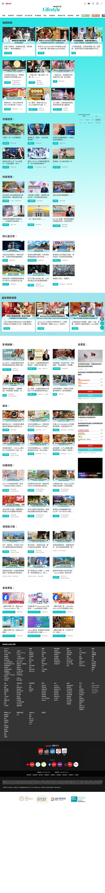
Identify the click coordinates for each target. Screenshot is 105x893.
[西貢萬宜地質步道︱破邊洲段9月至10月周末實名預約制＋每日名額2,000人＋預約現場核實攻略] (39, 475)
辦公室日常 (28, 15)
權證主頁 (69, 651)
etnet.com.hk (9, 644)
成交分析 (69, 658)
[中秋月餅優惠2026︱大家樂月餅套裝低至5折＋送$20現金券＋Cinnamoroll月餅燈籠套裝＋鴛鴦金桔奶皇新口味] (39, 440)
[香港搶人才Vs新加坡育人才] (64, 153)
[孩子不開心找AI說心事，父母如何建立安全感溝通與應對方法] (39, 270)
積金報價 (56, 691)
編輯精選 (7, 23)
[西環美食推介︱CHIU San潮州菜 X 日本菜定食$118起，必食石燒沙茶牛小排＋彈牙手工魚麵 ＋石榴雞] (13, 440)
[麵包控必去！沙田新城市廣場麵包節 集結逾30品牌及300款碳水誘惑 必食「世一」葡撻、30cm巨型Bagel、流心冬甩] (13, 416)
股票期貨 (56, 654)
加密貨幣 (31, 683)
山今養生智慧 (20, 671)
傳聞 (30, 662)
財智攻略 (5, 551)
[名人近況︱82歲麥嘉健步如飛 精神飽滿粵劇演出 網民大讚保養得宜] (13, 354)
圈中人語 (31, 718)
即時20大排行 (70, 660)
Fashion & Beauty (95, 685)
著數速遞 (7, 109)
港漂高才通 (61, 15)
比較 (80, 660)
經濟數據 (19, 698)
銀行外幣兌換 (20, 691)
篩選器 (80, 658)
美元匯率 (19, 694)
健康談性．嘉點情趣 (21, 663)
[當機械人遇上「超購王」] (64, 270)
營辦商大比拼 (57, 689)
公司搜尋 (6, 705)
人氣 (96, 116)
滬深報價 (6, 691)
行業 (43, 656)
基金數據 (44, 696)
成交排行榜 (69, 691)
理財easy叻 (31, 671)
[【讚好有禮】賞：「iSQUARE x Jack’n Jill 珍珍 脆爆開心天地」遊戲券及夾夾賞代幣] (64, 598)
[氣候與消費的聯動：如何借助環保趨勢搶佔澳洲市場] (39, 246)
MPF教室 (56, 698)
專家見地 (44, 694)
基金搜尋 (44, 691)
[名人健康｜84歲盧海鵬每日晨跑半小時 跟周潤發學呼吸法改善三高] (39, 380)
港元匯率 (19, 692)
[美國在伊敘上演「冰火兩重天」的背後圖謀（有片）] (13, 153)
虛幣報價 (31, 689)
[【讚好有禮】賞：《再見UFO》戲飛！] (13, 622)
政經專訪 (6, 656)
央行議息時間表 (20, 702)
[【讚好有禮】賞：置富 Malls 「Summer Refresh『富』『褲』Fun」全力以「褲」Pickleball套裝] (13, 598)
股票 (43, 648)
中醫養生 (6, 716)
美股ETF (81, 663)
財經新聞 (87, 119)
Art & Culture (94, 689)
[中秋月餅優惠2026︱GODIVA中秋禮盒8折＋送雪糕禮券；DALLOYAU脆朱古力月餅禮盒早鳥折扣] (18, 310)
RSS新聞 (76, 774)
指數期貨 (56, 651)
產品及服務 (19, 680)
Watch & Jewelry (95, 687)
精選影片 (99, 473)
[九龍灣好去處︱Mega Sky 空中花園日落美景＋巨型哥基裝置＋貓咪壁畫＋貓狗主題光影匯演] (64, 475)
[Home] (8, 3)
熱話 (3, 15)
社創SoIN (31, 712)
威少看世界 (56, 167)
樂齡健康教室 (7, 665)
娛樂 (55, 81)
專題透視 (98, 119)
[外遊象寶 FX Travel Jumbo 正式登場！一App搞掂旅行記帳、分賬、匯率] (39, 598)
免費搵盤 (69, 703)
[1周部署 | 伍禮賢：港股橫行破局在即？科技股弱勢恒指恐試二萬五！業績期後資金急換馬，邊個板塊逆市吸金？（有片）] (39, 187)
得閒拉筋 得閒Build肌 (9, 663)
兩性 (5, 733)
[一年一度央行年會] (39, 211)
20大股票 (44, 658)
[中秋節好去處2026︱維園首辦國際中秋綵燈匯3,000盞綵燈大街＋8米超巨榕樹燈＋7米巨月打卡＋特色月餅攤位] (14, 66)
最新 (84, 116)
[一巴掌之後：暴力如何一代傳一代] (38, 66)
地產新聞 (69, 696)
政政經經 (31, 224)
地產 (68, 683)
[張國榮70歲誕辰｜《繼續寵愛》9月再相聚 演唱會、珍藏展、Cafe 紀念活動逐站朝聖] (13, 380)
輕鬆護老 (6, 725)
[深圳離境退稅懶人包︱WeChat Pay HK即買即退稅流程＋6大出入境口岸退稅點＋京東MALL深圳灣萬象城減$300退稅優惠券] (52, 35)
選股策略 (94, 665)
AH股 (43, 665)
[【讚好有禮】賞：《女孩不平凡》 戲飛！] (64, 622)
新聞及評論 (56, 660)
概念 (93, 660)
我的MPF (56, 700)
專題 (30, 714)
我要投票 (90, 391)
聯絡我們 (47, 774)
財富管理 (19, 15)
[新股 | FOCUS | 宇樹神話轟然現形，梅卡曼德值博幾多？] (39, 153)
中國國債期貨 (57, 652)
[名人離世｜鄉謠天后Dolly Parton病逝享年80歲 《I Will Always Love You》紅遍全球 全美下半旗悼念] (38, 94)
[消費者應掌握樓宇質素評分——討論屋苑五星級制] (13, 211)
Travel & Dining (95, 691)
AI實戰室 (31, 285)
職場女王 (74, 53)
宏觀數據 (94, 654)
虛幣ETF (31, 691)
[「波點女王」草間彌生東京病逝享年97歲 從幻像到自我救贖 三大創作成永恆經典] (63, 66)
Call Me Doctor (20, 660)
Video (30, 724)
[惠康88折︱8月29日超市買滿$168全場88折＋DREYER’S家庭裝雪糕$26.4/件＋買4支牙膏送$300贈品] (14, 94)
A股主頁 (6, 685)
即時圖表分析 (57, 662)
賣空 (43, 662)
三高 (5, 724)
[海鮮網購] (102, 319)
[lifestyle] (51, 9)
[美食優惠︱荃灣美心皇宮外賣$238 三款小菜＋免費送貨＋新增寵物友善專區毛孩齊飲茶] (52, 310)
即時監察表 (56, 663)
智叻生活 (5, 284)
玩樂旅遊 (52, 15)
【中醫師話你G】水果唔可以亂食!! (88, 475)
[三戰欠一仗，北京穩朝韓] (13, 129)
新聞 (30, 648)
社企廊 (30, 722)
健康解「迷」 (33, 109)
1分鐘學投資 (7, 673)
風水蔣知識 (6, 660)
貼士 (30, 663)
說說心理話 (19, 662)
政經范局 (5, 143)
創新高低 (94, 663)
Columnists (94, 692)
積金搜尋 (56, 692)
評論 (93, 119)
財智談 (55, 201)
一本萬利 (19, 656)
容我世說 (5, 167)
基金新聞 (44, 687)
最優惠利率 (19, 705)
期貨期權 (56, 648)
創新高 (43, 660)
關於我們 (29, 774)
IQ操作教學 (6, 678)
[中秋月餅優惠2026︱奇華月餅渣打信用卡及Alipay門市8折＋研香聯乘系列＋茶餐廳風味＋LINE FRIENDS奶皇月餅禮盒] (39, 416)
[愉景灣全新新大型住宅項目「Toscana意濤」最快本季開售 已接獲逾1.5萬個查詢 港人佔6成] (64, 562)
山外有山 (32, 82)
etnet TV (81, 119)
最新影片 (6, 651)
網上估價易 (69, 700)
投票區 (81, 345)
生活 (80, 122)
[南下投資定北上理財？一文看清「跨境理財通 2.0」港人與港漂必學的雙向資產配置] (39, 562)
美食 (45, 15)
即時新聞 (31, 656)
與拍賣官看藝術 (8, 669)
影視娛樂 (38, 15)
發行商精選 (69, 662)
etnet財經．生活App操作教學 (9, 675)
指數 (43, 654)
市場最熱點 (31, 201)
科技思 (5, 260)
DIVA (85, 122)
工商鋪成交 (69, 692)
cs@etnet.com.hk (64, 772)
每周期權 (56, 658)
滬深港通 (6, 689)
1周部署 (6, 654)
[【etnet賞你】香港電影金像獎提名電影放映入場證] (39, 622)
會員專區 (71, 15)
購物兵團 (5, 490)
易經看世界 (19, 669)
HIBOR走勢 (19, 703)
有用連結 (71, 774)
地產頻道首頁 (70, 685)
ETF (80, 648)
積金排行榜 (56, 696)
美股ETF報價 (82, 665)
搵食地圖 (7, 53)
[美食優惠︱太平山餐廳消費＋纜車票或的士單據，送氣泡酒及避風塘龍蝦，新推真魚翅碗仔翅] (64, 440)
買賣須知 (69, 698)
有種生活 (19, 678)
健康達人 (19, 667)
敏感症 (5, 729)
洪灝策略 (6, 667)
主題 (80, 654)
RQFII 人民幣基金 (46, 698)
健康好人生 (85, 15)
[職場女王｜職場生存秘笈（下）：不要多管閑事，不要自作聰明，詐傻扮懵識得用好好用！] (86, 35)
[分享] (102, 323)
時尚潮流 (6, 680)
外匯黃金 (19, 683)
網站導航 (65, 774)
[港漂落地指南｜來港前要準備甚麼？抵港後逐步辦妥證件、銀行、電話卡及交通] (13, 562)
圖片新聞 (31, 660)
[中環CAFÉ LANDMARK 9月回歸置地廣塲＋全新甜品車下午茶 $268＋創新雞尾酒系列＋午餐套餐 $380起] (64, 416)
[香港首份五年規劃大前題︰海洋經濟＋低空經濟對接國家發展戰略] (64, 246)
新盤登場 (69, 687)
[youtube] (89, 3)
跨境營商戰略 (32, 260)
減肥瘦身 (6, 731)
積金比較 (56, 694)
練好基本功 (19, 673)
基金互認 (44, 700)
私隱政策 (53, 774)
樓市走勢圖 (69, 694)
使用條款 (59, 774)
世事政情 (11, 15)
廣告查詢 (41, 774)
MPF (55, 683)
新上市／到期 (70, 663)
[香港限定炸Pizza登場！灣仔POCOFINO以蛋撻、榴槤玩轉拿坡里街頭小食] (19, 35)
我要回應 (90, 395)
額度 (5, 687)
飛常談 (55, 143)
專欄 (77, 15)
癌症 (5, 718)
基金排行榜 (44, 689)
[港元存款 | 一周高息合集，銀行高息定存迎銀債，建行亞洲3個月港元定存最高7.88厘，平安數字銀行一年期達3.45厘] (39, 537)
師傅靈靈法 (6, 671)
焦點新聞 (31, 654)
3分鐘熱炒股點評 (21, 658)
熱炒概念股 (44, 663)
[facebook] (93, 3)
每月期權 (56, 656)
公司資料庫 (44, 669)
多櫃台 (43, 671)
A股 (5, 683)
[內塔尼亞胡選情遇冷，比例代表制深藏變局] (64, 129)
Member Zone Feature (8, 612)
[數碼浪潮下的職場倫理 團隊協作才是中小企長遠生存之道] (13, 270)
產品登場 (44, 692)
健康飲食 (6, 720)
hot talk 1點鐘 (7, 652)
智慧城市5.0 (57, 260)
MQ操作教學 (19, 674)
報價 (80, 656)
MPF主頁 (56, 685)
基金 (43, 683)
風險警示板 (6, 700)
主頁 (30, 651)
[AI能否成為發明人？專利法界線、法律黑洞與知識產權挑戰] (13, 246)
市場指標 (19, 700)
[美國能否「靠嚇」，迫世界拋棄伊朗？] (39, 129)
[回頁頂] (102, 328)
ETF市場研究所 (82, 652)
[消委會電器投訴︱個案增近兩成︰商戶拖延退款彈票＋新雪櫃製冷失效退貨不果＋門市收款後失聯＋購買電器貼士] (64, 537)
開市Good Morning (21, 652)
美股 (93, 648)
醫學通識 (6, 714)
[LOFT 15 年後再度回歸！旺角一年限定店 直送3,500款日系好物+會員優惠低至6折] (13, 475)
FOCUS (30, 167)
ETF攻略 (18, 654)
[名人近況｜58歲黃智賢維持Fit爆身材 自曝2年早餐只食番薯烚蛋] (39, 354)
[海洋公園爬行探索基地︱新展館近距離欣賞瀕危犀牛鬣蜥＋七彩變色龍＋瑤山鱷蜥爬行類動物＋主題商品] (39, 501)
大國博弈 (6, 658)
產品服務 (35, 774)
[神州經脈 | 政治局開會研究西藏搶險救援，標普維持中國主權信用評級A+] (13, 187)
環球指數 (94, 652)
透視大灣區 (31, 669)
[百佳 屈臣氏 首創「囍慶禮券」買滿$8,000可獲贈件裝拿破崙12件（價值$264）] (13, 501)
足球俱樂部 (56, 368)
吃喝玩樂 (19, 665)
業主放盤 (69, 702)
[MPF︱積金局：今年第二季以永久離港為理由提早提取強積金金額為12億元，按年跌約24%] (13, 537)
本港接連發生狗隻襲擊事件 (87, 417)
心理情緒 (6, 727)
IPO (42, 667)
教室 (68, 665)
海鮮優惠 (81, 709)
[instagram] (97, 3)
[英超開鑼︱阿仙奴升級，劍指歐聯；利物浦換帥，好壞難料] (64, 354)
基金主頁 (44, 685)
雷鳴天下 (31, 143)
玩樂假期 (41, 53)
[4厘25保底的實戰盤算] (64, 187)
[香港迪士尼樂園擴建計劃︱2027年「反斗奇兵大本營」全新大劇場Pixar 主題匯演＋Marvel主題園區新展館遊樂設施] (64, 501)
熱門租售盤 (69, 689)
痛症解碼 (6, 722)
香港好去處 (95, 15)
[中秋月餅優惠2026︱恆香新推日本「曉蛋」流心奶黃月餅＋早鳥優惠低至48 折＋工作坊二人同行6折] (86, 310)
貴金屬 (18, 696)
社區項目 (31, 720)
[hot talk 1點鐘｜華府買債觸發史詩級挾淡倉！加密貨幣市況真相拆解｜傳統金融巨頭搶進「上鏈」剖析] (64, 211)
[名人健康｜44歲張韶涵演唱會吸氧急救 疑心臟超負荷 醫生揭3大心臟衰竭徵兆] (63, 94)
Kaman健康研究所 (8, 662)
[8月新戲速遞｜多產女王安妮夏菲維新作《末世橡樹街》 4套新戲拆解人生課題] (64, 380)
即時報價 (44, 652)
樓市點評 (5, 224)
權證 (68, 648)
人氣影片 (19, 651)
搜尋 (30, 667)
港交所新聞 (31, 665)
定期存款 (19, 689)
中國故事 (5, 201)
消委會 (5, 736)
